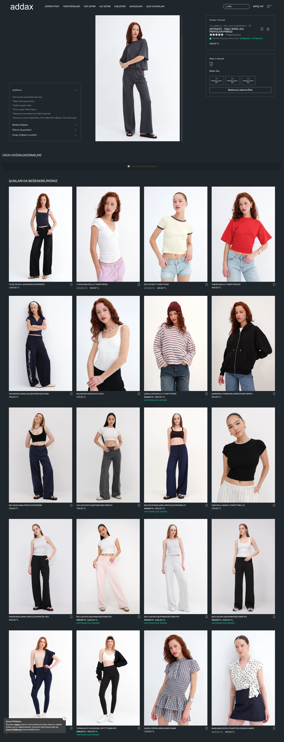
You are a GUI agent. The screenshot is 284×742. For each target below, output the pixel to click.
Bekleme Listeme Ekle (216, 81)
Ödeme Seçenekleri (22, 130)
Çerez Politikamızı (14, 730)
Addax (17, 725)
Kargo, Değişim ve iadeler (24, 135)
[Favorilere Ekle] (262, 29)
